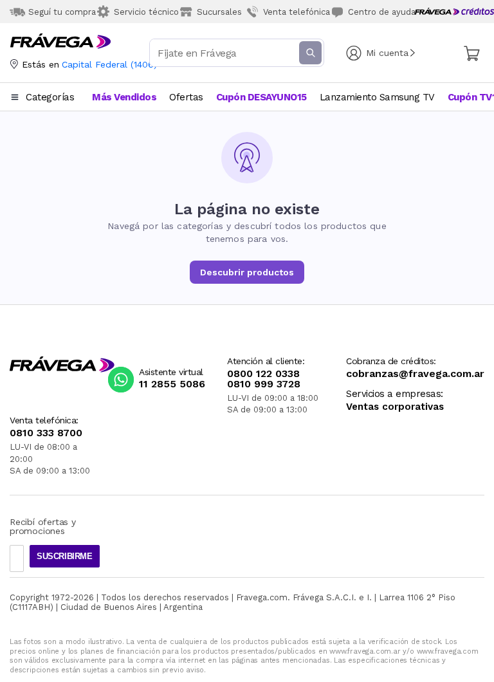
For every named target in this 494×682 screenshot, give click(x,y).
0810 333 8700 (46, 433)
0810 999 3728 (263, 384)
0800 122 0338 (263, 374)
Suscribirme (65, 556)
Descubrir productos (247, 272)
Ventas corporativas (395, 407)
